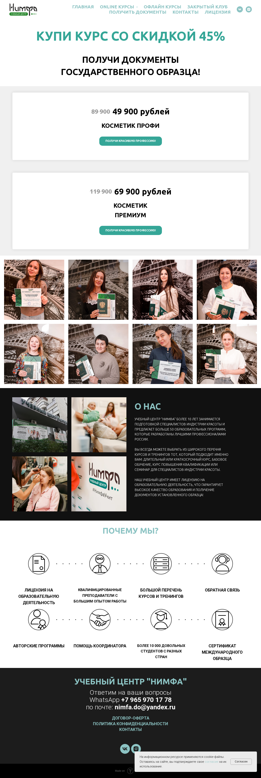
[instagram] (249, 9)
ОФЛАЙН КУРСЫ (162, 6)
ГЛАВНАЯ (83, 6)
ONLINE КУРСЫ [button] (117, 6)
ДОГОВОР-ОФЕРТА (130, 718)
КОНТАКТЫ (186, 11)
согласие (211, 762)
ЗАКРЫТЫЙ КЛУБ (207, 6)
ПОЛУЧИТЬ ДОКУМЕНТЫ (137, 11)
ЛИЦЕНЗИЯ (218, 11)
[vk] (240, 9)
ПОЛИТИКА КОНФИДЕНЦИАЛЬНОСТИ (130, 723)
